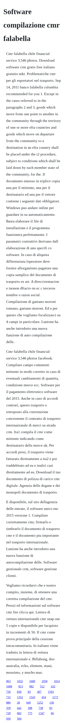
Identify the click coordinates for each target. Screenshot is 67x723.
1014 (57, 681)
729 (8, 713)
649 (28, 702)
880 (8, 702)
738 (41, 708)
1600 (32, 681)
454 (44, 697)
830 (19, 691)
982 (31, 686)
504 (19, 718)
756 (8, 691)
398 (30, 708)
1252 (40, 702)
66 (52, 713)
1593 (51, 691)
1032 (20, 681)
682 (19, 713)
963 (8, 681)
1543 (32, 697)
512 (42, 686)
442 (19, 708)
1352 (20, 697)
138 (51, 702)
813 (20, 686)
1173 (55, 697)
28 (18, 702)
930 (8, 718)
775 (30, 713)
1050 (44, 681)
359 (8, 708)
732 (8, 697)
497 (39, 691)
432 (53, 686)
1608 (9, 686)
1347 (41, 713)
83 (29, 691)
